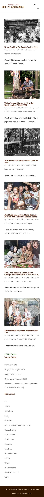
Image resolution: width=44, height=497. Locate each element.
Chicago (7, 416)
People (19, 112)
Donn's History (31, 50)
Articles (7, 406)
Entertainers (9, 439)
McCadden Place (10, 453)
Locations (17, 54)
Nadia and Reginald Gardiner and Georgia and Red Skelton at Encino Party (21, 273)
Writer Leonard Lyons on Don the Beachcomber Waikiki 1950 (18, 104)
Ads (5, 401)
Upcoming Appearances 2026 (15, 379)
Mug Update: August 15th (14, 369)
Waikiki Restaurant (29, 112)
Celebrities (29, 108)
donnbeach (10, 50)
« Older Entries (10, 354)
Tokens (7, 463)
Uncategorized (10, 468)
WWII (6, 477)
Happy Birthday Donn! (12, 374)
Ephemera (8, 444)
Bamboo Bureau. (26, 493)
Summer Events (10, 365)
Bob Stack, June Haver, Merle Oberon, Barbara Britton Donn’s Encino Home (20, 216)
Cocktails (8, 420)
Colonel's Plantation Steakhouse (17, 425)
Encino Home (9, 54)
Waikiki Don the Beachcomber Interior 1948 (21, 161)
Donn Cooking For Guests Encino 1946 (21, 47)
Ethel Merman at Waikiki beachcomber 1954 (20, 331)
